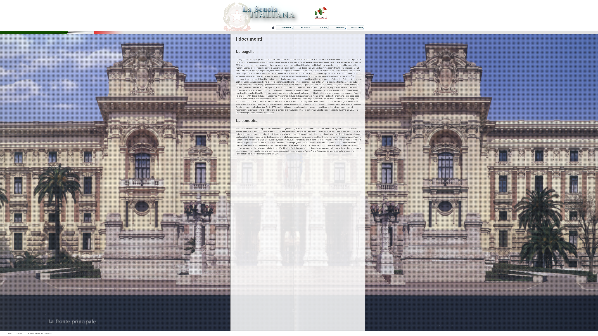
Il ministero (340, 27)
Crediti (9, 333)
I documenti (305, 27)
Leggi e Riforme (357, 27)
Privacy (19, 333)
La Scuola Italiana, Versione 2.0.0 (39, 333)
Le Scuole (323, 27)
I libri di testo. (286, 27)
